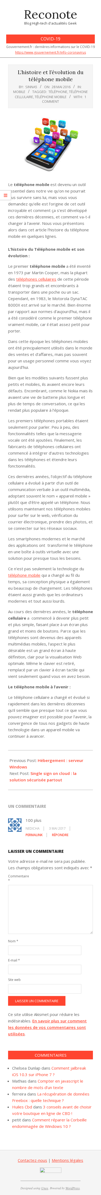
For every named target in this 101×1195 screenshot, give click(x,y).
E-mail (14, 960)
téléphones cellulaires (36, 279)
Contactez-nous (32, 1160)
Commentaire (14, 878)
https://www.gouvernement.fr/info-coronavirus (50, 52)
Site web (14, 979)
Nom (13, 941)
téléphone (57, 91)
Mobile (19, 91)
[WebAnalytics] (50, 1170)
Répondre (60, 835)
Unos (44, 1188)
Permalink (34, 835)
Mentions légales (67, 1160)
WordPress (72, 1188)
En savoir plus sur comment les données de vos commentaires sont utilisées (47, 1027)
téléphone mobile (51, 96)
